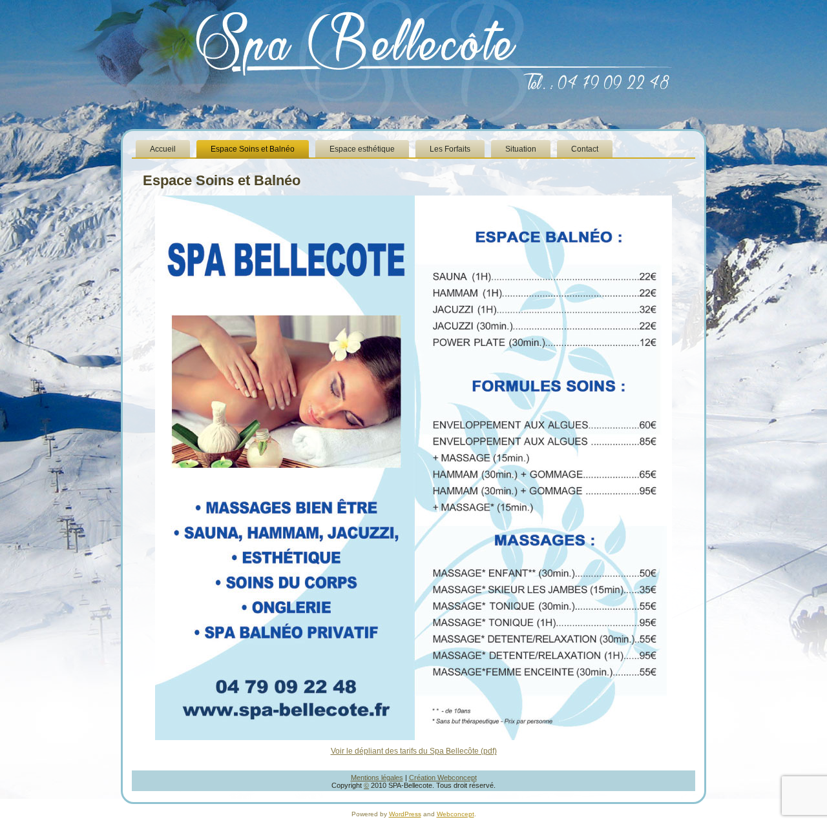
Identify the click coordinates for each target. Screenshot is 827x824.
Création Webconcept (443, 777)
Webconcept (455, 814)
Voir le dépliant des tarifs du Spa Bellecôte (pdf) (414, 751)
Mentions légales (377, 777)
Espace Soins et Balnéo (221, 180)
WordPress (405, 814)
